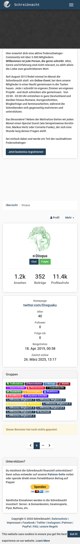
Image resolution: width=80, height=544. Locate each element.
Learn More (43, 540)
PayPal (26, 526)
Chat (34, 261)
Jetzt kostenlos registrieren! (25, 151)
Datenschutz (59, 518)
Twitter (41, 522)
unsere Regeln (49, 526)
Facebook (29, 522)
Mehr (71, 218)
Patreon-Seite (56, 474)
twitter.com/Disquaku (40, 305)
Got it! (73, 534)
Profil (55, 217)
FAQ (35, 526)
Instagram (53, 522)
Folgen (45, 261)
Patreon (67, 522)
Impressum (14, 522)
